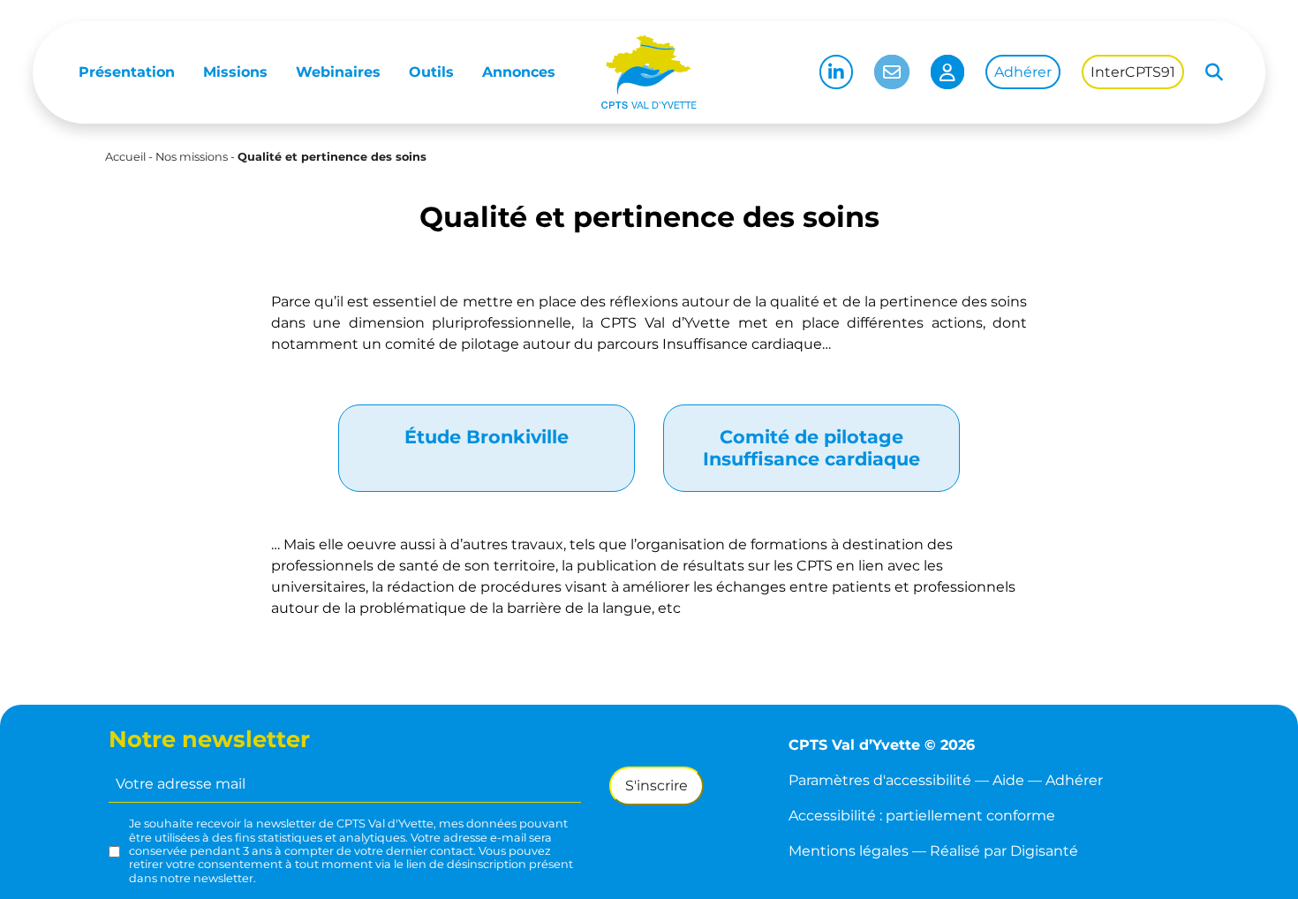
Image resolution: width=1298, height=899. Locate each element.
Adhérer (1023, 72)
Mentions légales (849, 850)
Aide (1008, 780)
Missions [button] (235, 72)
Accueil (125, 156)
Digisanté (1044, 850)
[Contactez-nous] (891, 72)
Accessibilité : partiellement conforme (922, 815)
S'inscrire (656, 785)
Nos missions (191, 156)
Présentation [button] (127, 72)
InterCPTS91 (1132, 72)
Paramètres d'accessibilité (880, 780)
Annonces (518, 72)
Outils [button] (431, 72)
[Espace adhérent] (947, 72)
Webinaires (338, 72)
